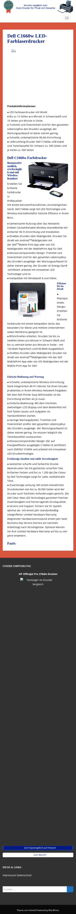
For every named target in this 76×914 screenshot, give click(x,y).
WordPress (53, 910)
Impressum (9, 875)
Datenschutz (24, 875)
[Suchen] (70, 889)
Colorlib (32, 910)
